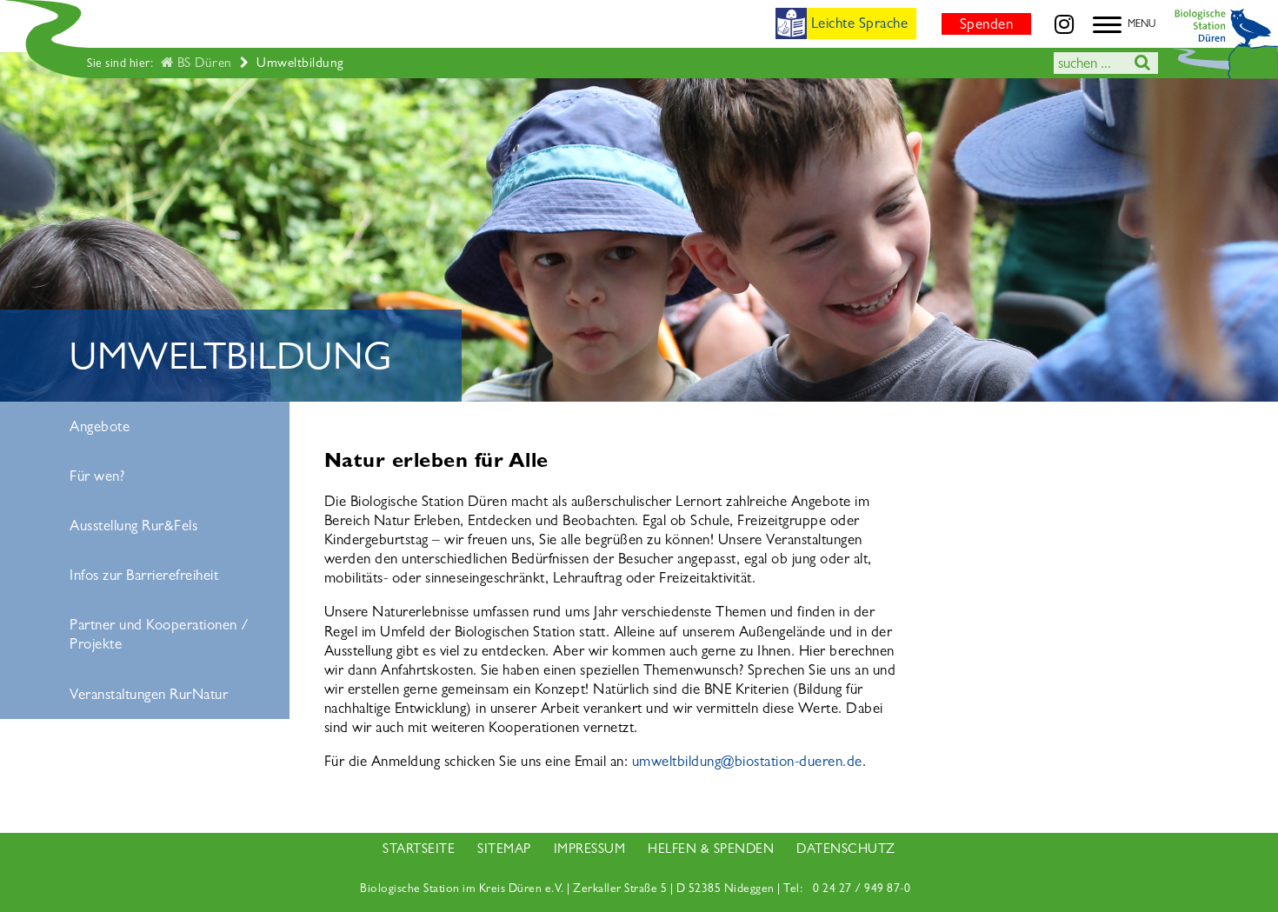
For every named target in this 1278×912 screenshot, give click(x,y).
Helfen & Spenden (711, 848)
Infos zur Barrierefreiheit (144, 575)
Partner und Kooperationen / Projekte (160, 634)
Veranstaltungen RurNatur (149, 694)
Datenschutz (845, 848)
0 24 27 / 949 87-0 (861, 888)
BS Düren (202, 62)
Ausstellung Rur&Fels (133, 525)
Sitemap (504, 848)
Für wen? (97, 476)
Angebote (100, 426)
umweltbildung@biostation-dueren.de (747, 761)
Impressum (590, 848)
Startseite (419, 848)
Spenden (987, 24)
